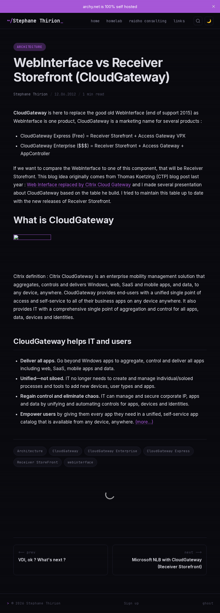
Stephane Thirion (30, 94)
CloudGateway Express (168, 451)
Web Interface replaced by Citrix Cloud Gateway (79, 184)
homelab (114, 20)
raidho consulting (148, 20)
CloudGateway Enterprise (112, 451)
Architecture (29, 47)
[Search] (198, 21)
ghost (208, 603)
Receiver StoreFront (37, 462)
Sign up (131, 603)
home (95, 20)
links (179, 20)
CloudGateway (65, 451)
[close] (213, 6)
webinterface (80, 462)
